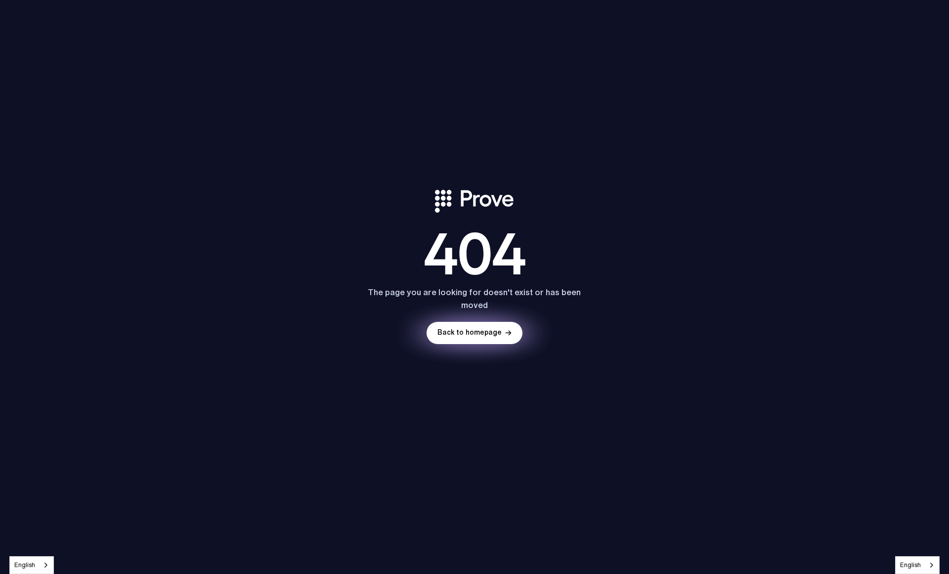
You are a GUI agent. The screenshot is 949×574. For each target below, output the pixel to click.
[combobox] (31, 565)
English (24, 565)
